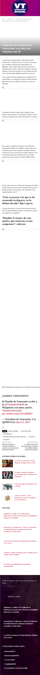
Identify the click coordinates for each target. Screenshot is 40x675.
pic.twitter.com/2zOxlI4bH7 (17, 413)
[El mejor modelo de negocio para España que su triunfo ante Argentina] (7, 475)
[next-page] (2, 570)
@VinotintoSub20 (14, 404)
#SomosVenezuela (12, 410)
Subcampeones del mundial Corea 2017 (14, 436)
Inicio (3, 19)
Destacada (10, 19)
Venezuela (32, 436)
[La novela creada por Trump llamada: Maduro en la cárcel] (7, 463)
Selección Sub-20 (26, 431)
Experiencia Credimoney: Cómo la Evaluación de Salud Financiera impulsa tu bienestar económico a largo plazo (20, 529)
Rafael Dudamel (13, 431)
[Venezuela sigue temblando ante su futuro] (7, 486)
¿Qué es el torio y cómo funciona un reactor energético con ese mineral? (25, 497)
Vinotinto (6, 439)
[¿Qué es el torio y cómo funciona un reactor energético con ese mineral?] (7, 498)
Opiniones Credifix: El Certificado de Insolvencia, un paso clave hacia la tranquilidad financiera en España (20, 516)
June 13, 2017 (22, 422)
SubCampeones (7, 434)
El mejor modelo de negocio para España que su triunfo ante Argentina (26, 474)
